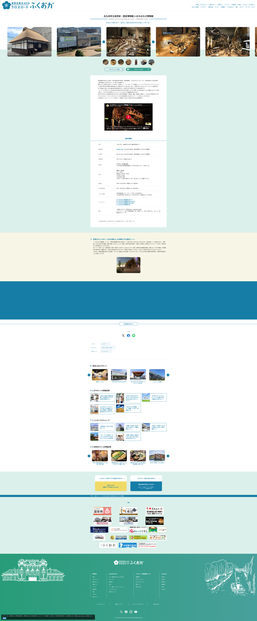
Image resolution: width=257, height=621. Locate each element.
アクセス (94, 594)
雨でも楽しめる (105, 351)
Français (163, 589)
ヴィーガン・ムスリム (250, 7)
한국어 (163, 586)
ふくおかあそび (230, 7)
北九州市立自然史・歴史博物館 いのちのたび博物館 (113, 496)
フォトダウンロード (113, 589)
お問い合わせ (138, 586)
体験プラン (95, 584)
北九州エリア (105, 343)
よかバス (241, 7)
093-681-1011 (119, 149)
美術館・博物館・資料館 (107, 347)
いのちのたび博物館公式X (124, 204)
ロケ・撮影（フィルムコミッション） (117, 586)
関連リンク (138, 584)
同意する (4, 618)
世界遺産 (223, 7)
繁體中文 (163, 584)
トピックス (111, 579)
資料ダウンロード (113, 591)
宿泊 (93, 591)
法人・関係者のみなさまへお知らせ (116, 577)
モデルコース (95, 579)
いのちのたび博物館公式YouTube (126, 203)
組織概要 (137, 577)
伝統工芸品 (210, 7)
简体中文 (163, 582)
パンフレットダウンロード (137, 604)
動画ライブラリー (119, 604)
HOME (91, 496)
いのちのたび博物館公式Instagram (126, 201)
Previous (103, 42)
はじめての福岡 (195, 7)
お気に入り (95, 596)
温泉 (236, 7)
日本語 (163, 577)
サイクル (217, 7)
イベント (94, 586)
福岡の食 (94, 589)
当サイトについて (139, 579)
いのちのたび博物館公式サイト (125, 199)
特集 (93, 577)
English (163, 579)
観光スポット (97, 496)
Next (153, 42)
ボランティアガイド (140, 582)
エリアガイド (203, 7)
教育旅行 (111, 582)
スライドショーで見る (114, 69)
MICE (110, 584)
